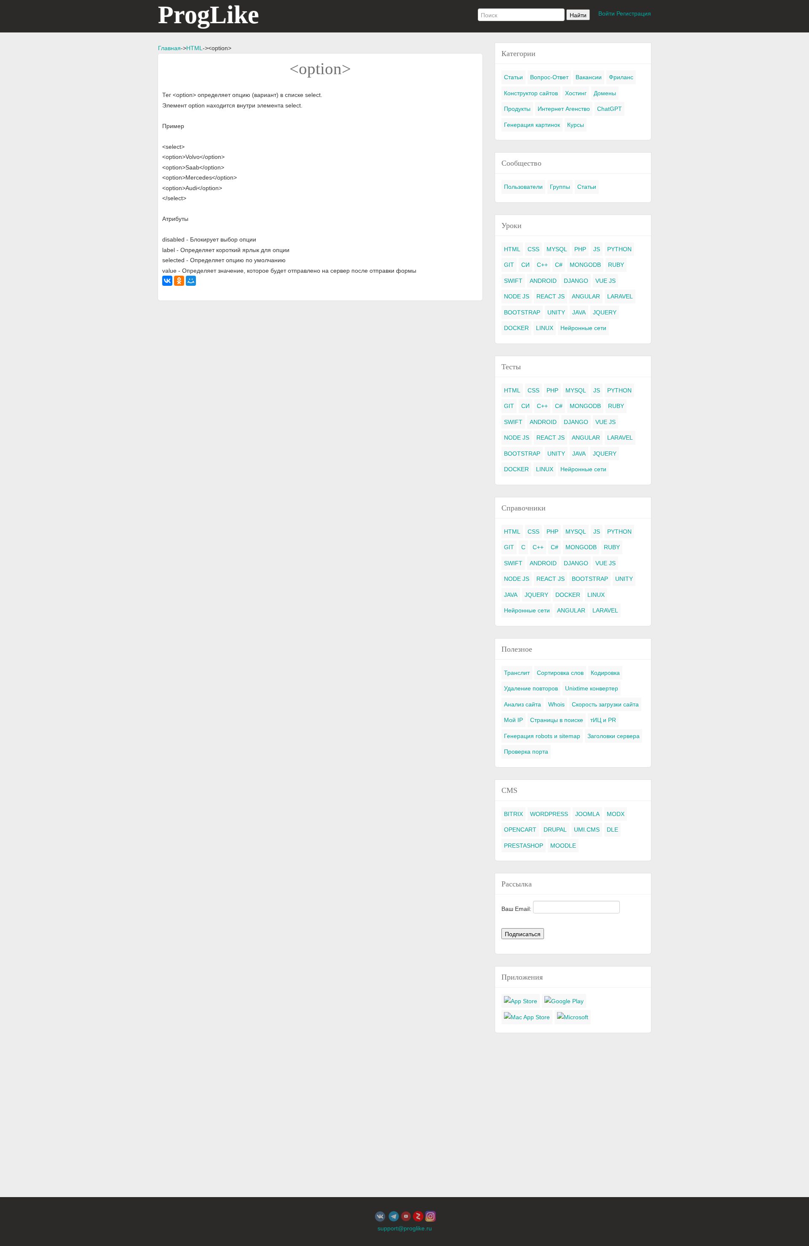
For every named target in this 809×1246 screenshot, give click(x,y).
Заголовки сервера (613, 736)
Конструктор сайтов (531, 93)
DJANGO (576, 280)
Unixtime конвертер (591, 688)
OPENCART (520, 829)
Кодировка (605, 672)
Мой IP (513, 720)
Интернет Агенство (564, 108)
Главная (169, 48)
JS (596, 249)
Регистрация (633, 13)
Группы (560, 186)
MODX (615, 814)
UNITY (556, 312)
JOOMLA (587, 814)
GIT (509, 264)
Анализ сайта (522, 704)
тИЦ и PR (603, 720)
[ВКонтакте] (167, 281)
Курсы (575, 124)
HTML (194, 48)
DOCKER (516, 328)
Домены (605, 93)
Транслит (517, 672)
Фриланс (621, 77)
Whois (556, 704)
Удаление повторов (531, 688)
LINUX (544, 328)
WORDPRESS (549, 814)
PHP (580, 249)
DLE (612, 829)
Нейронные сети (583, 328)
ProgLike (208, 15)
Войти (606, 13)
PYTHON (619, 249)
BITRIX (513, 814)
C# (559, 264)
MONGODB (585, 264)
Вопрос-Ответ (549, 77)
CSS (533, 249)
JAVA (579, 312)
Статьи (513, 77)
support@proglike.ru (405, 1228)
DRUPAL (555, 829)
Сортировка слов (560, 672)
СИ (525, 264)
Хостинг (576, 93)
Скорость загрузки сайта (605, 704)
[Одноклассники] (179, 281)
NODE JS (516, 296)
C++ (542, 264)
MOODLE (563, 845)
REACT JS (550, 296)
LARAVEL (620, 296)
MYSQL (556, 249)
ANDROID (543, 280)
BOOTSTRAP (522, 312)
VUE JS (605, 280)
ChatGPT (609, 108)
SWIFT (513, 280)
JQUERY (604, 312)
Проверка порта (526, 751)
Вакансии (589, 77)
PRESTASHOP (523, 845)
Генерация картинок (532, 124)
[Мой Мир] (191, 281)
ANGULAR (586, 296)
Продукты (517, 108)
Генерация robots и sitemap (542, 736)
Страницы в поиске (556, 720)
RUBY (616, 264)
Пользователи (523, 186)
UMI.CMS (587, 829)
